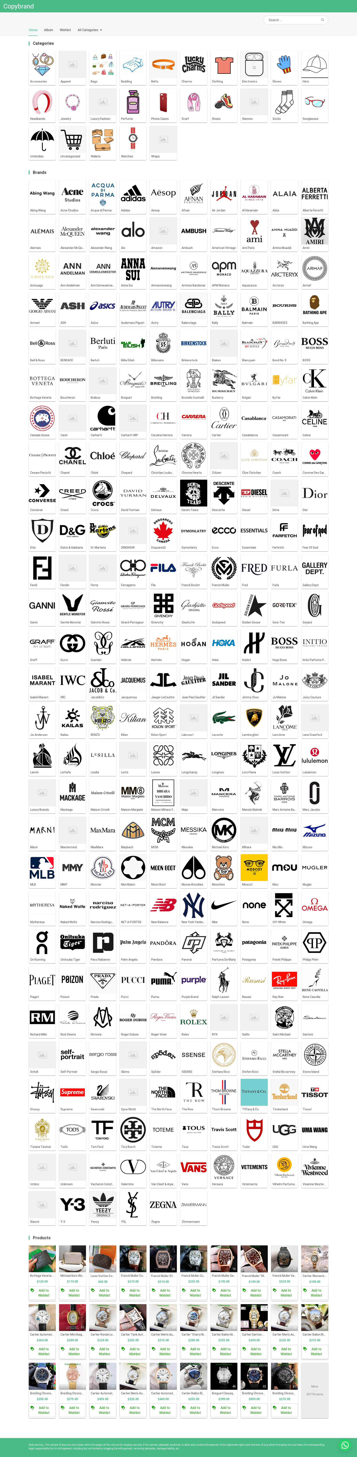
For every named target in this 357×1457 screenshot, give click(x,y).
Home (33, 30)
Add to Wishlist (44, 1293)
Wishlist (65, 30)
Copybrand (18, 6)
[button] (345, 1445)
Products (42, 1237)
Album (48, 30)
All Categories (88, 30)
